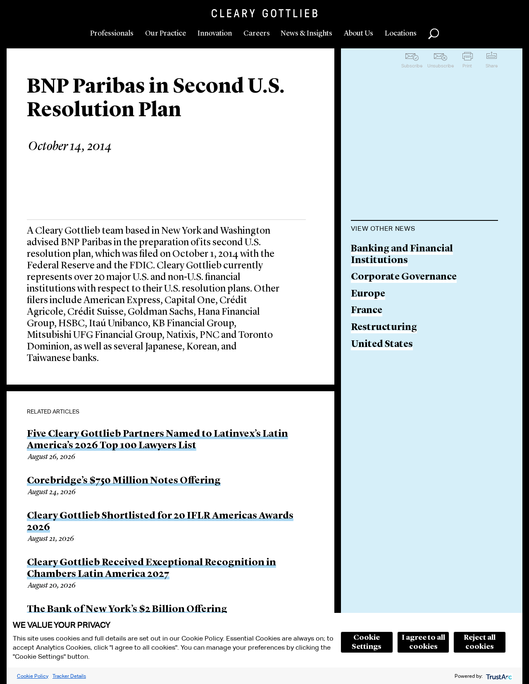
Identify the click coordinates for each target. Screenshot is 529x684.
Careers (256, 33)
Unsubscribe (440, 66)
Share (492, 66)
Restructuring (384, 327)
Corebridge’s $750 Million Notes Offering (124, 481)
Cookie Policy (32, 676)
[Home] (264, 13)
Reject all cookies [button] (480, 642)
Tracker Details (69, 676)
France (366, 311)
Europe (368, 294)
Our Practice (165, 33)
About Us (358, 33)
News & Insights (306, 33)
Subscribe (411, 66)
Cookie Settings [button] (366, 642)
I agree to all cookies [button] (423, 642)
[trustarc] (498, 676)
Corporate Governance (404, 277)
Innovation (215, 33)
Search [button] (433, 34)
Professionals (111, 33)
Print (467, 66)
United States (382, 344)
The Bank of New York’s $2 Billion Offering (127, 610)
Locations (401, 33)
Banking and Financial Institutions (402, 254)
